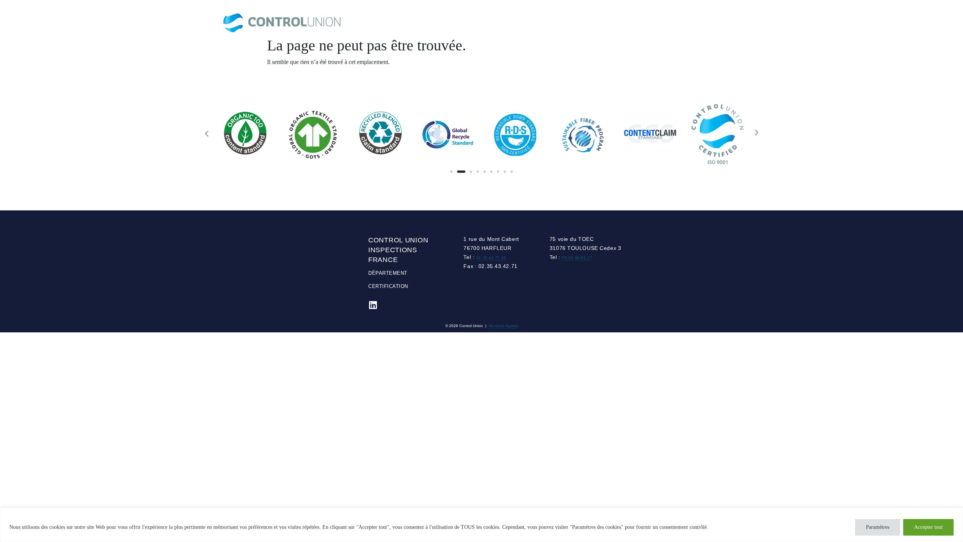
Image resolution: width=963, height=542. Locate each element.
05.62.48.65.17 (577, 258)
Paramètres (877, 527)
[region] (481, 525)
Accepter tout (928, 527)
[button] (451, 172)
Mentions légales (503, 326)
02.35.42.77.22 (491, 258)
